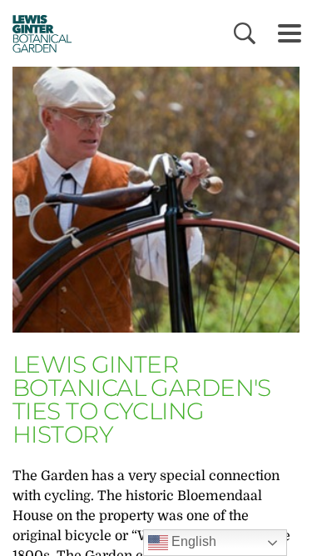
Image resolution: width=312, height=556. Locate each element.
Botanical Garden (36, 33)
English (192, 541)
